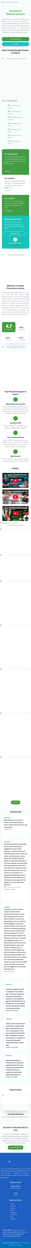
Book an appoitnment (15, 243)
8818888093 (15, 245)
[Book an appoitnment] (15, 240)
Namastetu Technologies (15, 1245)
